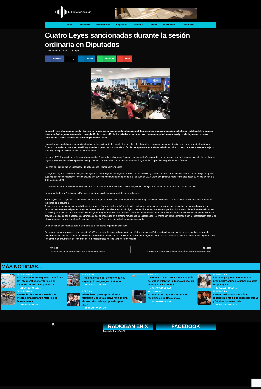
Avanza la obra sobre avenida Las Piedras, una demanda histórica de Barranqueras (37, 298)
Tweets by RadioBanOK (114, 331)
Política (153, 24)
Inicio (69, 24)
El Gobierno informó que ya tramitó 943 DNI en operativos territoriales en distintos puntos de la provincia (40, 281)
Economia (138, 24)
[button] (54, 58)
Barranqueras (103, 24)
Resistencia (84, 24)
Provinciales (169, 24)
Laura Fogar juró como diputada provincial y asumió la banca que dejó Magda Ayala (235, 281)
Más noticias (188, 24)
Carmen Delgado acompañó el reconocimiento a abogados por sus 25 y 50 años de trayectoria (236, 298)
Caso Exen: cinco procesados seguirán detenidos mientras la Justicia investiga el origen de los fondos (171, 281)
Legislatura (121, 24)
